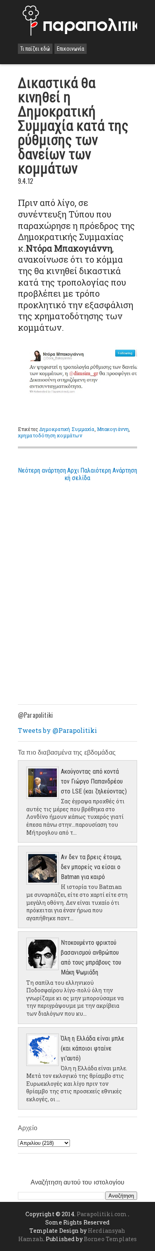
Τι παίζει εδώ (35, 49)
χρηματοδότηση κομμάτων (50, 435)
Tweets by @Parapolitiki (57, 730)
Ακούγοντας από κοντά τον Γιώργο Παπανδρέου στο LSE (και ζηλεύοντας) (94, 781)
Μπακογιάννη (113, 429)
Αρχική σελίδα (77, 474)
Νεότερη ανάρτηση (42, 470)
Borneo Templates (110, 1239)
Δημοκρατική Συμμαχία (66, 429)
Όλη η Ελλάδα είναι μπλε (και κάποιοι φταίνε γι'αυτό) (92, 1048)
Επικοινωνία (70, 49)
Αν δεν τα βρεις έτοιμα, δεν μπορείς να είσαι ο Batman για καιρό (91, 867)
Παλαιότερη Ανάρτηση (108, 470)
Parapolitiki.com (102, 1214)
